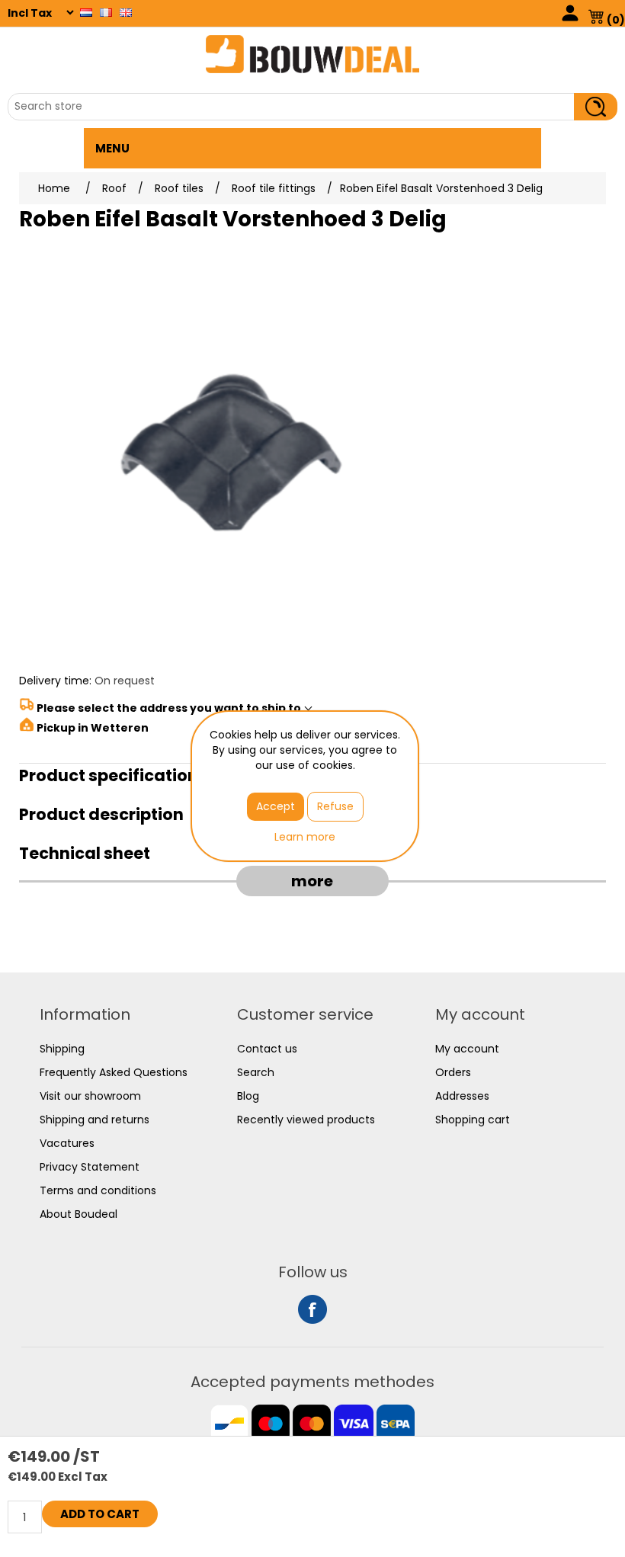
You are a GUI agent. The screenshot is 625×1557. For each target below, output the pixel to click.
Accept (275, 806)
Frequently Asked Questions (114, 1072)
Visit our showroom (90, 1096)
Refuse (335, 806)
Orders (453, 1072)
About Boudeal (78, 1214)
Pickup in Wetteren (93, 727)
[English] (126, 12)
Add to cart (99, 1514)
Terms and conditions (98, 1190)
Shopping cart (472, 1119)
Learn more (304, 836)
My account (467, 1048)
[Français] (106, 12)
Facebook (312, 1309)
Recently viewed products (306, 1119)
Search (255, 1072)
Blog (248, 1096)
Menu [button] (112, 148)
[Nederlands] (86, 12)
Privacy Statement (89, 1166)
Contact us (267, 1048)
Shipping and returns (94, 1119)
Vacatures (67, 1143)
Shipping (62, 1048)
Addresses (462, 1096)
